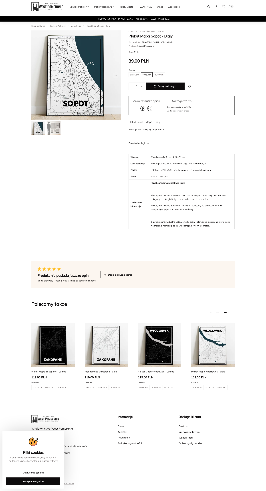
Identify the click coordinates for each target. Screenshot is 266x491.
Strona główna (38, 26)
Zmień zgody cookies (190, 443)
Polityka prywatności (130, 443)
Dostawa (184, 426)
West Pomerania (146, 46)
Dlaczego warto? (181, 101)
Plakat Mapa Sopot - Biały (98, 26)
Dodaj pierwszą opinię (120, 274)
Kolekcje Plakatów (58, 26)
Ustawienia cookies (33, 472)
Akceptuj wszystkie (33, 481)
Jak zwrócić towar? (189, 431)
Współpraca (186, 437)
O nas (121, 426)
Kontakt (122, 431)
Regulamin (124, 437)
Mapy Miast (76, 26)
